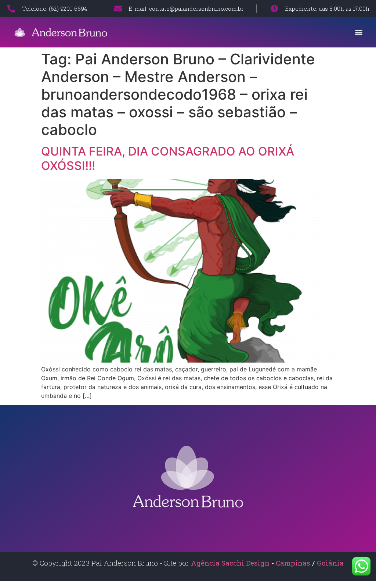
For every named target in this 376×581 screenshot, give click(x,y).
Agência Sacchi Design (230, 562)
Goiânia (330, 562)
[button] (359, 32)
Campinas (294, 562)
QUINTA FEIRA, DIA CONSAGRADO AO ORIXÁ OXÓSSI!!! (167, 158)
